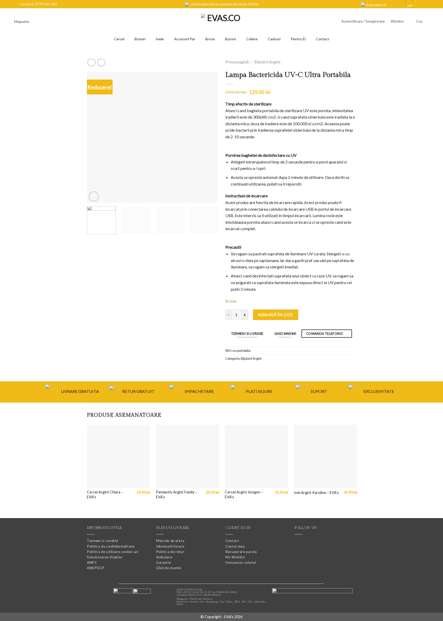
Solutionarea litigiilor (105, 557)
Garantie (163, 562)
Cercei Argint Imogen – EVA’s (244, 494)
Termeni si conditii (102, 541)
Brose (210, 39)
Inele (160, 39)
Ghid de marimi (169, 568)
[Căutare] (43, 21)
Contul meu (235, 546)
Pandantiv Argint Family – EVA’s (176, 494)
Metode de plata (170, 541)
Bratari (140, 39)
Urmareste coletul (240, 562)
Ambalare (164, 557)
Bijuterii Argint (267, 61)
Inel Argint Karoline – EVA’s (316, 492)
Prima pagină (237, 61)
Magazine (22, 21)
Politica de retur (170, 552)
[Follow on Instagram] (309, 543)
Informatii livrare (170, 546)
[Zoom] (94, 196)
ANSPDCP (96, 568)
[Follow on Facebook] (299, 543)
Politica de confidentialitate (111, 546)
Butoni (230, 39)
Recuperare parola (241, 552)
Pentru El (298, 39)
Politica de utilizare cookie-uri (112, 552)
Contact (322, 39)
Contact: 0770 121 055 (37, 4)
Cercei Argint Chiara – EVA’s (105, 494)
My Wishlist (235, 557)
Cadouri (274, 39)
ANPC (92, 562)
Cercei (119, 39)
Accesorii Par (184, 39)
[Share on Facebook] (229, 369)
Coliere (252, 39)
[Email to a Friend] (236, 369)
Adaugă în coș (275, 314)
